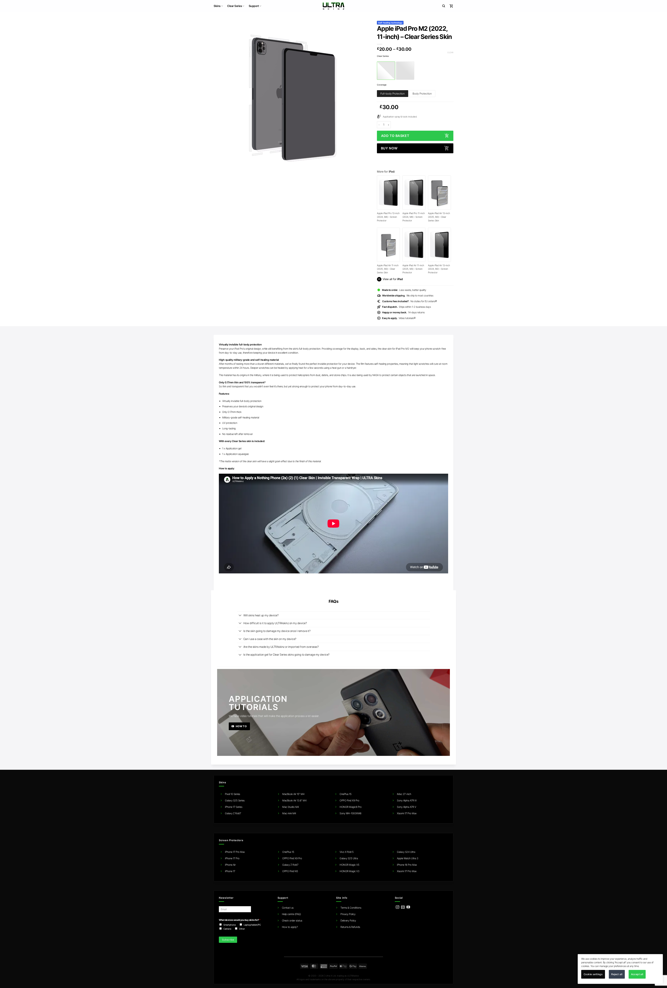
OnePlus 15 (345, 794)
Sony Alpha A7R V (406, 806)
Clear (450, 52)
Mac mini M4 (289, 813)
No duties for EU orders (409, 301)
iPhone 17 (230, 871)
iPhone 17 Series (233, 806)
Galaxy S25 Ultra (349, 858)
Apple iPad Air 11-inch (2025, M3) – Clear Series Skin (387, 269)
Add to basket (395, 136)
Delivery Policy (348, 920)
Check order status (292, 920)
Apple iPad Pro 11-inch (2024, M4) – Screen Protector (413, 217)
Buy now (389, 148)
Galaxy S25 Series (235, 800)
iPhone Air (230, 864)
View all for (390, 279)
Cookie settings (593, 974)
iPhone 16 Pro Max (407, 864)
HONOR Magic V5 (349, 864)
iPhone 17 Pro (232, 858)
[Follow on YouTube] (408, 907)
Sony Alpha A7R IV (407, 800)
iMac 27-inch (404, 794)
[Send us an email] (403, 907)
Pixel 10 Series (232, 794)
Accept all (637, 974)
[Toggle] (240, 615)
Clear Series (234, 6)
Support (254, 6)
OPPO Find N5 (290, 871)
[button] (443, 6)
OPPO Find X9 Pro (349, 800)
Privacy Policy (347, 914)
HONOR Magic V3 (349, 871)
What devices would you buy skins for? (239, 919)
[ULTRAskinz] (333, 6)
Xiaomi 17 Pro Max (407, 813)
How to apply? (290, 926)
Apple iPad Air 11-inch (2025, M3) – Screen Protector (413, 269)
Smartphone (229, 924)
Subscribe (228, 939)
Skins (217, 6)
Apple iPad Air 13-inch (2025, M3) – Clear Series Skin (439, 217)
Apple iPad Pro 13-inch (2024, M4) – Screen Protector (388, 217)
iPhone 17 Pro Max (235, 851)
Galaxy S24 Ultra (406, 851)
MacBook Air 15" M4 (293, 794)
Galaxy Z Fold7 (233, 813)
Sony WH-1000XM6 (350, 813)
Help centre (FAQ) (291, 914)
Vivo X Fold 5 (347, 851)
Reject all (616, 974)
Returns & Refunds (350, 926)
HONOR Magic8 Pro (350, 806)
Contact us (288, 907)
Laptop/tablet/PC (252, 924)
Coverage (381, 85)
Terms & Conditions (350, 907)
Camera (227, 928)
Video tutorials (399, 318)
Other (242, 928)
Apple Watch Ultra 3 (407, 858)
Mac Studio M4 (290, 806)
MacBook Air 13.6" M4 (294, 800)
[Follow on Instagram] (397, 907)
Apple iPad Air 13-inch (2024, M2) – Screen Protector (439, 269)
